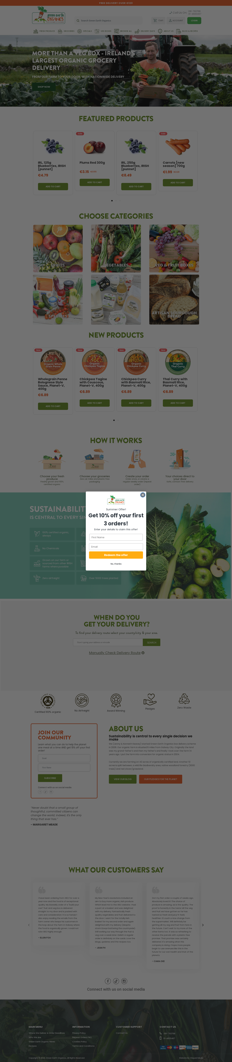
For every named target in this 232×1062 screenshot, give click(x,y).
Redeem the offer (116, 555)
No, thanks (116, 563)
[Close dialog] (142, 495)
